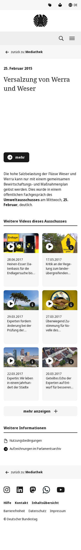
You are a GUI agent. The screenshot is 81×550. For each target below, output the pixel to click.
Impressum (58, 511)
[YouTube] (61, 489)
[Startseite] (40, 20)
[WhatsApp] (46, 489)
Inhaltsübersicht (45, 503)
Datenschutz (37, 511)
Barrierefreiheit (14, 511)
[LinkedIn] (20, 489)
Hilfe (7, 503)
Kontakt (21, 503)
